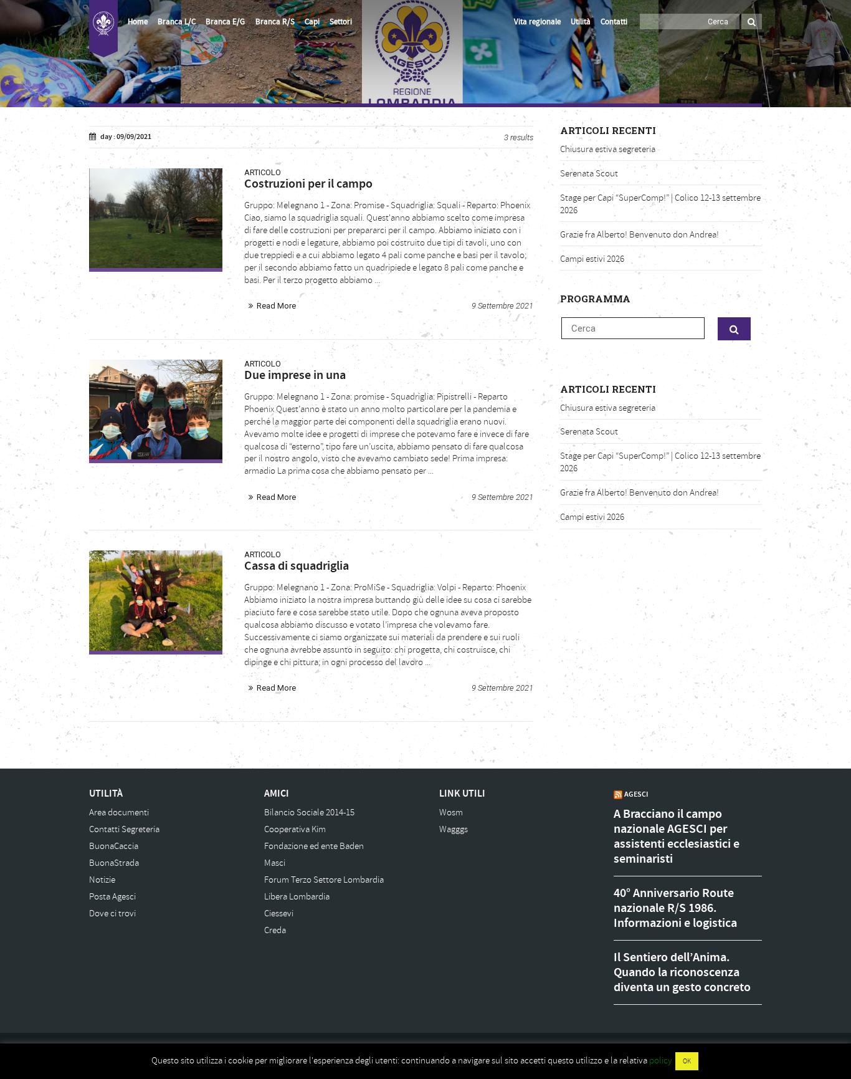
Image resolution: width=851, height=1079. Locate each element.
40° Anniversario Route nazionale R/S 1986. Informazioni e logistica (675, 908)
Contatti (614, 21)
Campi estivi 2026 (592, 259)
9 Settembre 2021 (502, 305)
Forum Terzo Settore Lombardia (324, 880)
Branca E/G (225, 21)
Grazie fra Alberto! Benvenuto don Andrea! (639, 235)
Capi (312, 21)
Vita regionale (537, 21)
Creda (275, 930)
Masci (274, 863)
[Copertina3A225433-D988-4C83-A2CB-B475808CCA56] (155, 600)
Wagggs (453, 829)
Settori (341, 21)
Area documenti (119, 812)
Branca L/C (177, 21)
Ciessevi (278, 913)
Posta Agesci (112, 897)
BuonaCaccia (113, 846)
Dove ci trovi (112, 913)
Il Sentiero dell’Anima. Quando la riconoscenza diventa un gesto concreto (682, 972)
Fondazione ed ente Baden (314, 846)
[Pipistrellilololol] (155, 409)
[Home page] (103, 28)
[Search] (751, 21)
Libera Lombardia (297, 897)
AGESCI (636, 794)
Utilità (581, 21)
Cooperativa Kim (295, 829)
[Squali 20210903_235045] (155, 218)
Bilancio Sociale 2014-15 (309, 812)
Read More (276, 305)
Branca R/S (275, 21)
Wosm (451, 812)
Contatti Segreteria (124, 829)
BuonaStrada (114, 863)
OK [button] (687, 1061)
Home (138, 21)
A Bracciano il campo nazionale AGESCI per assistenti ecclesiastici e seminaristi (676, 836)
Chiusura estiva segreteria (607, 149)
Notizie (102, 880)
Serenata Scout (589, 174)
